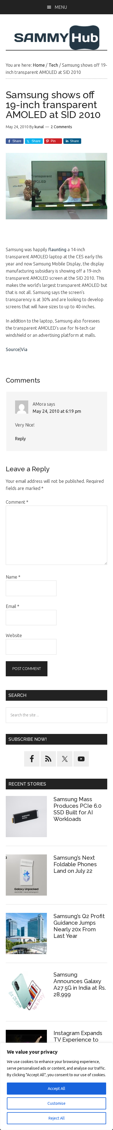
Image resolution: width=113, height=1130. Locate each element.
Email (12, 606)
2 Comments (61, 127)
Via (24, 349)
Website (14, 635)
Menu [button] (61, 7)
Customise (56, 1103)
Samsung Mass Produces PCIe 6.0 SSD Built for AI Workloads (77, 809)
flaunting (57, 249)
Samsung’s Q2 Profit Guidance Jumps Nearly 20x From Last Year (79, 926)
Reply (20, 438)
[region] (56, 1086)
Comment (17, 502)
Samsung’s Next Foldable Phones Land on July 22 (75, 864)
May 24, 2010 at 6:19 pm (57, 411)
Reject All (57, 1118)
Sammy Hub (57, 37)
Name (13, 576)
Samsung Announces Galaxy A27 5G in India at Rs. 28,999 (79, 984)
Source (12, 349)
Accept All (56, 1088)
